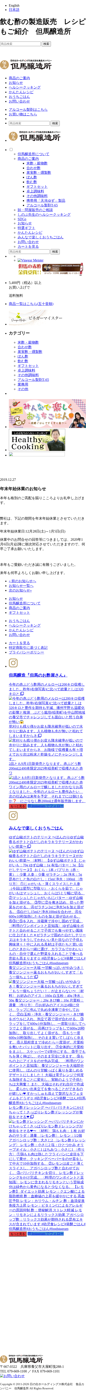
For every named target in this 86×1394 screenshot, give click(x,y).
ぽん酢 (31, 177)
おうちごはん (19, 97)
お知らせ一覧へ (21, 586)
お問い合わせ (19, 101)
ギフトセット (37, 186)
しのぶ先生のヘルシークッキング (44, 214)
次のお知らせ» (20, 590)
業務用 (23, 384)
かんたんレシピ (21, 92)
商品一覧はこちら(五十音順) (31, 304)
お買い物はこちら (23, 114)
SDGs (22, 219)
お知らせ (16, 83)
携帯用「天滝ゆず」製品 (45, 200)
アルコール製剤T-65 (42, 205)
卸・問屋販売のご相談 (35, 210)
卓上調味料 (35, 191)
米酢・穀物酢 (37, 163)
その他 (23, 389)
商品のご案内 (19, 78)
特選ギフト (26, 228)
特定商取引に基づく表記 (28, 647)
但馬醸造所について (33, 154)
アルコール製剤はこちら (28, 109)
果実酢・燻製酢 (38, 172)
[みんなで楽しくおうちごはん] (47, 427)
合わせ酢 (33, 168)
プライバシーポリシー (26, 652)
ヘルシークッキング (25, 87)
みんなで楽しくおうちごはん (41, 237)
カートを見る (28, 246)
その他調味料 (37, 196)
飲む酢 (31, 182)
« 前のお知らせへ (22, 581)
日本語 (14, 10)
